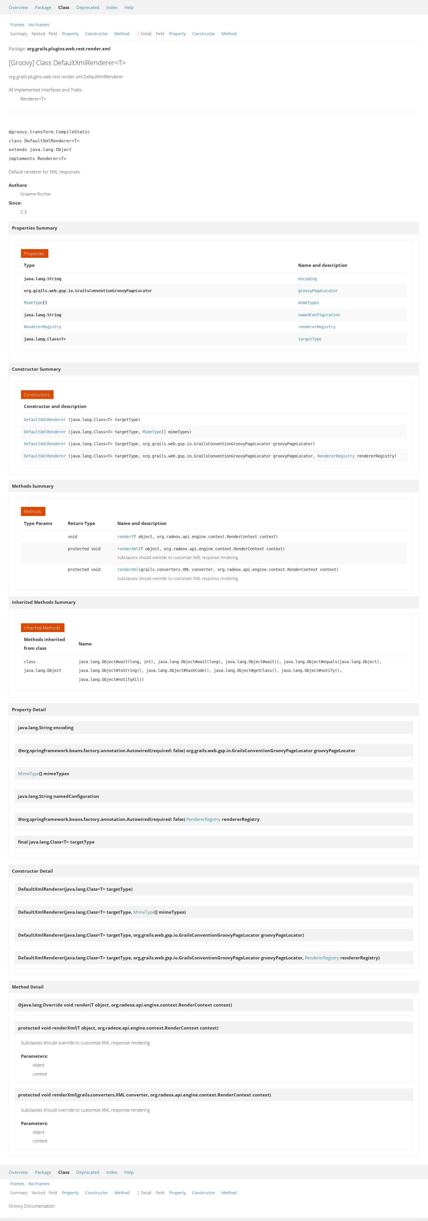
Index (111, 7)
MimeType (33, 302)
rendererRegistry (316, 326)
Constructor (96, 33)
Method (122, 33)
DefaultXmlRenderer (45, 419)
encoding (307, 278)
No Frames (39, 24)
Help (129, 7)
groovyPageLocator (318, 290)
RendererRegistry (42, 326)
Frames (17, 24)
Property (70, 33)
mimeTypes (308, 302)
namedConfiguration (319, 315)
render (124, 536)
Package (43, 7)
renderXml (127, 548)
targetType (309, 339)
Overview (18, 7)
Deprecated (87, 7)
